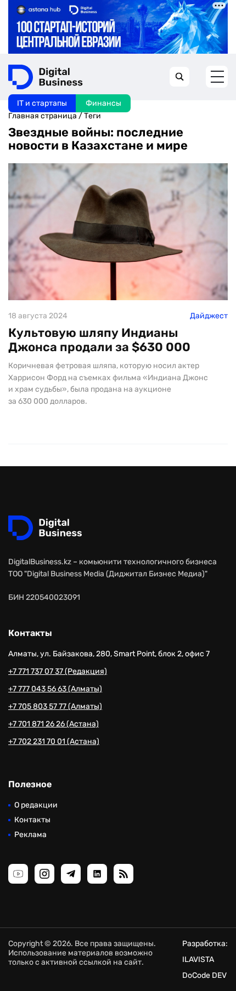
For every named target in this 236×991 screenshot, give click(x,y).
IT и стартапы (42, 103)
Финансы (103, 103)
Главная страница (42, 116)
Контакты (32, 819)
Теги (92, 116)
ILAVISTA (198, 959)
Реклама (30, 834)
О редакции (36, 805)
